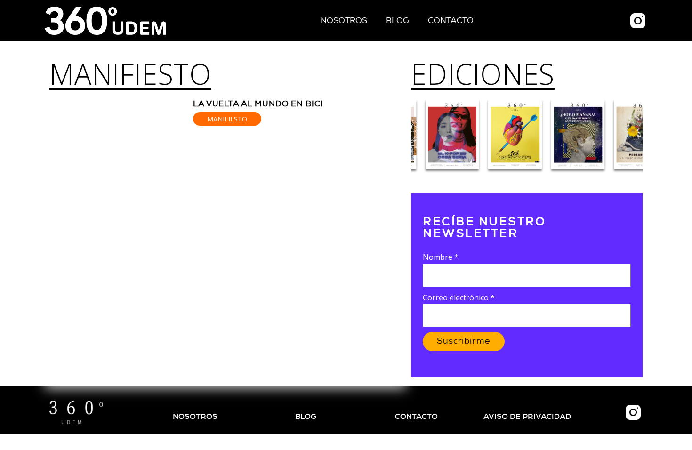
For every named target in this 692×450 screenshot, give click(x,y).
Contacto (451, 20)
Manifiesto (130, 74)
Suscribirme (464, 341)
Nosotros (344, 20)
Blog (397, 20)
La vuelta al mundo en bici (258, 104)
